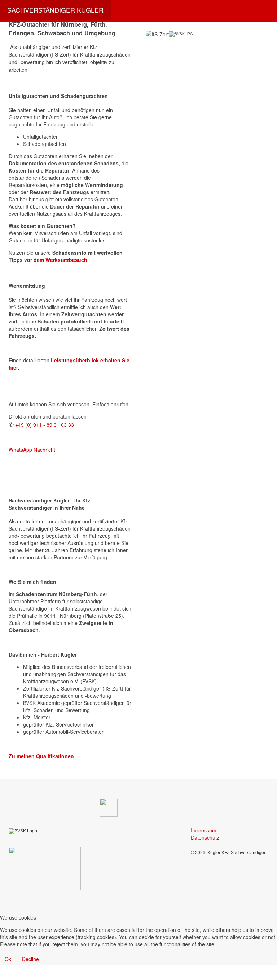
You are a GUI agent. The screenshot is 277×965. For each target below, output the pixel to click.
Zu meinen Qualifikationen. (42, 756)
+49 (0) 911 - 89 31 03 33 (44, 424)
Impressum (203, 830)
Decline (30, 958)
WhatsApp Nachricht (32, 449)
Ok (8, 958)
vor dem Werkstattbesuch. (56, 259)
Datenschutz (205, 837)
